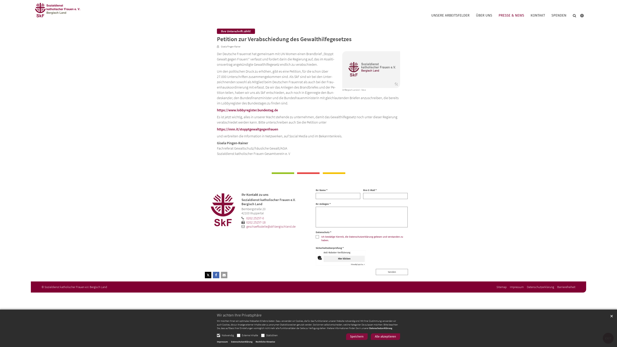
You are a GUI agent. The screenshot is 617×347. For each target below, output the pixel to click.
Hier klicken (344, 258)
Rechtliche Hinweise (265, 341)
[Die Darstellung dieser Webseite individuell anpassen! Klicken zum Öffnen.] (580, 16)
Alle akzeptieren (385, 336)
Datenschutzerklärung (380, 328)
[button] (572, 16)
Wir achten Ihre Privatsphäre (239, 315)
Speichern (357, 336)
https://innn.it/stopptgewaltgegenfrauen (247, 129)
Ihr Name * (321, 190)
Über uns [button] (484, 16)
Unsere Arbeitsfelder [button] (450, 16)
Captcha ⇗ (358, 265)
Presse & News (511, 16)
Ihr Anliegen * (323, 204)
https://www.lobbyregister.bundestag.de (247, 110)
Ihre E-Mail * (370, 190)
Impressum (222, 341)
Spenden (558, 16)
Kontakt (538, 16)
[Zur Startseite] (57, 10)
